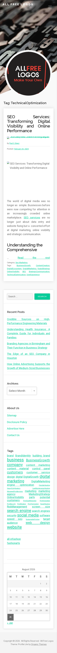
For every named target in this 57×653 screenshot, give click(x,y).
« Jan (10, 623)
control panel (41, 468)
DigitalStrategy (44, 268)
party (32, 497)
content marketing (38, 465)
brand (10, 455)
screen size (41, 506)
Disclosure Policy (17, 422)
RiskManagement (17, 506)
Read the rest (34, 257)
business (15, 459)
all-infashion (14, 539)
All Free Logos (18, 4)
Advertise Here (15, 428)
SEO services (32, 217)
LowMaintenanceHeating (41, 488)
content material (18, 468)
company (15, 464)
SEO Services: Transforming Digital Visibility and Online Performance (28, 123)
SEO (24, 271)
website (14, 527)
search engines (41, 510)
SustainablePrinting (32, 519)
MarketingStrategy (39, 494)
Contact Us (13, 435)
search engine (19, 510)
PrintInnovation (45, 501)
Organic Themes (39, 644)
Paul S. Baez (14, 143)
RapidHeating (45, 504)
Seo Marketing (21, 262)
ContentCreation (43, 265)
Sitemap (12, 415)
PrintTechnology (33, 504)
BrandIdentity (23, 455)
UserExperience (33, 274)
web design (38, 522)
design (11, 476)
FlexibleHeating (44, 485)
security (11, 515)
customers (15, 472)
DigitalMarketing (29, 268)
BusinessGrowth (24, 265)
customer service (38, 472)
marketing (30, 491)
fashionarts (13, 543)
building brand (41, 455)
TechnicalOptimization (16, 274)
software (45, 515)
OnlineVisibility (13, 271)
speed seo (14, 519)
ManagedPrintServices (15, 491)
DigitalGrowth (31, 476)
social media (28, 515)
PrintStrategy (21, 504)
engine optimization (20, 484)
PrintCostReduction (29, 501)
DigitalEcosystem (14, 268)
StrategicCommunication (39, 271)
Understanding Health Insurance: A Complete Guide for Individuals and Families (28, 333)
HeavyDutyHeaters (13, 488)
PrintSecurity (11, 504)
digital (19, 476)
